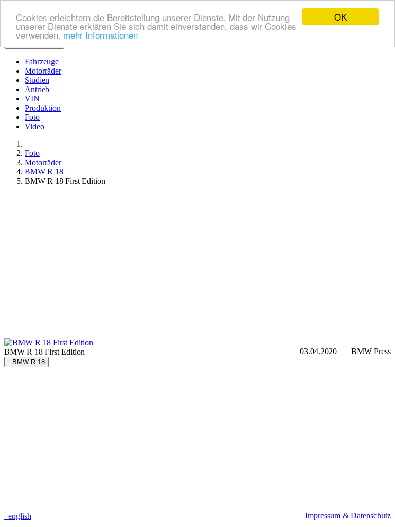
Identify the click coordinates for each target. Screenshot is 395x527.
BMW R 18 (44, 171)
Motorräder (43, 70)
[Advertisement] (197, 266)
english (17, 516)
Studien (37, 80)
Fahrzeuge (42, 61)
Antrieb (37, 89)
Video (34, 126)
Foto (32, 117)
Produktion (43, 107)
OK (340, 16)
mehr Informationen (100, 34)
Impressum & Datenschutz (346, 515)
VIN (32, 98)
